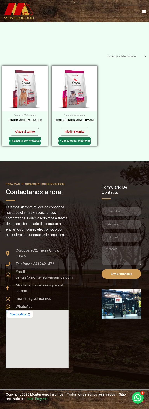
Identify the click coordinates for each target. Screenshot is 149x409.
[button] (144, 11)
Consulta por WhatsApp (26, 140)
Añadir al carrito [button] (25, 131)
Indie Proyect (37, 399)
